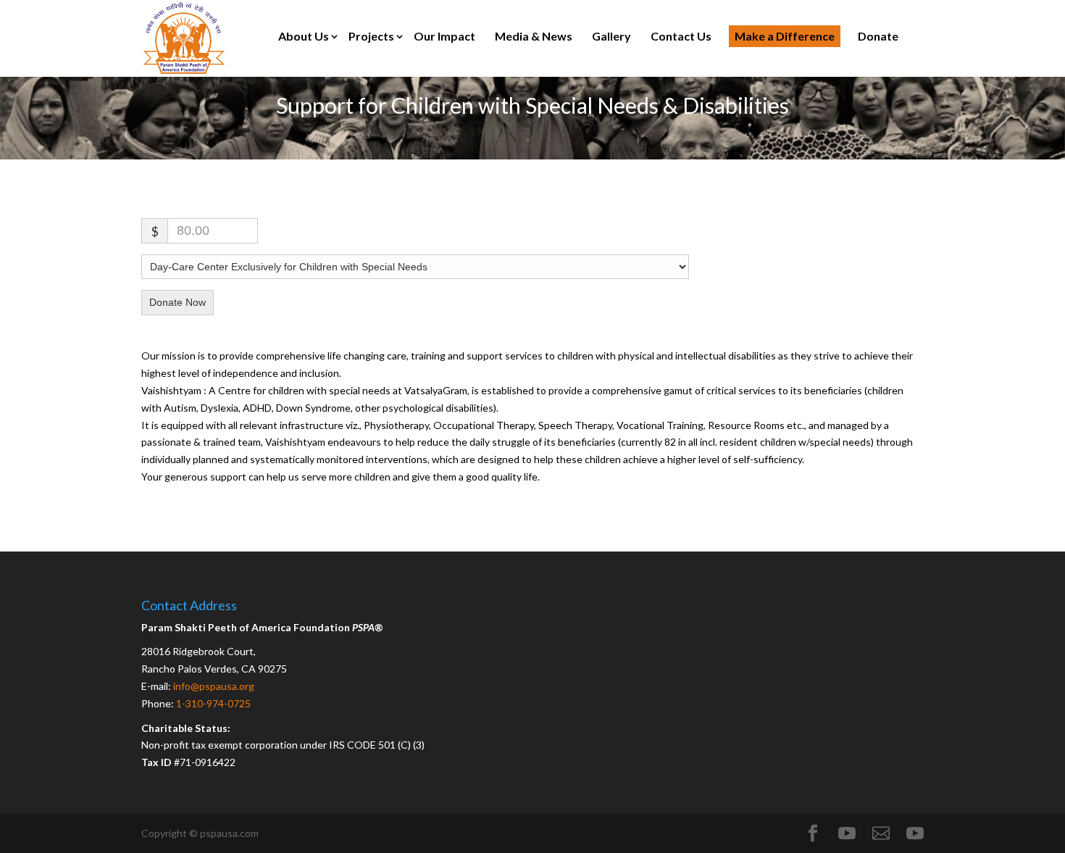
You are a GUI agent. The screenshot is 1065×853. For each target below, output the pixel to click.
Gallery (611, 36)
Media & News (533, 36)
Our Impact (444, 36)
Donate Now (177, 302)
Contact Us (681, 36)
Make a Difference (785, 36)
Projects (371, 36)
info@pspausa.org (213, 686)
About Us (303, 36)
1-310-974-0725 (213, 703)
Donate (878, 36)
